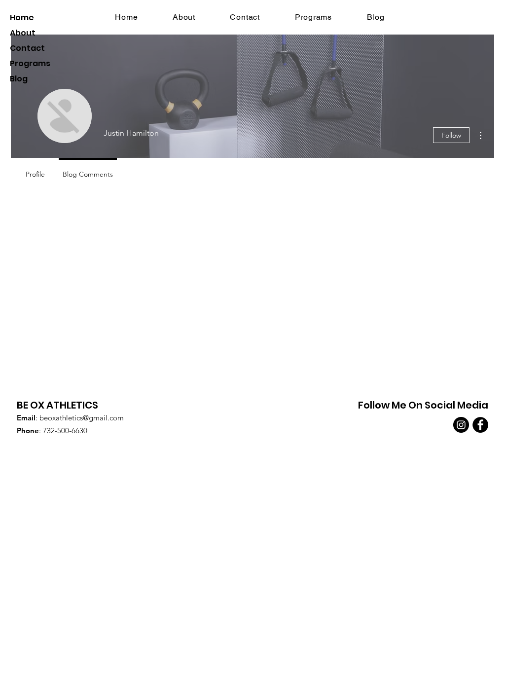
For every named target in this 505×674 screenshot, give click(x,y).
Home (22, 17)
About (23, 32)
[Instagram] (461, 425)
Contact (27, 48)
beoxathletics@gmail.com (81, 417)
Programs (30, 63)
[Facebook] (480, 425)
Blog (19, 78)
